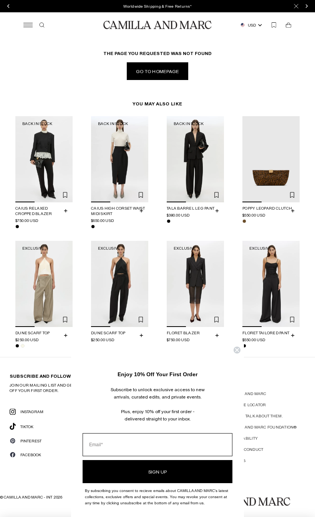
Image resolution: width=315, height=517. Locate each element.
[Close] (296, 6)
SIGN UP (157, 471)
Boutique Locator (246, 404)
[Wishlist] (273, 25)
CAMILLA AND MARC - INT (28, 497)
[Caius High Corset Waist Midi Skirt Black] (93, 226)
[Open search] (41, 25)
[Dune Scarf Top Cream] (23, 345)
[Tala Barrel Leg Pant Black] (169, 221)
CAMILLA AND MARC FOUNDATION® (261, 427)
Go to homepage (157, 71)
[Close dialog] (237, 350)
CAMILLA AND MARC (246, 393)
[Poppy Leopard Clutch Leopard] (244, 221)
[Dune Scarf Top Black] (17, 345)
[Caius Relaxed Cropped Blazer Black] (17, 226)
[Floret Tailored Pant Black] (244, 345)
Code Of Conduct (245, 449)
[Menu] (28, 25)
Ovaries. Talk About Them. (254, 416)
